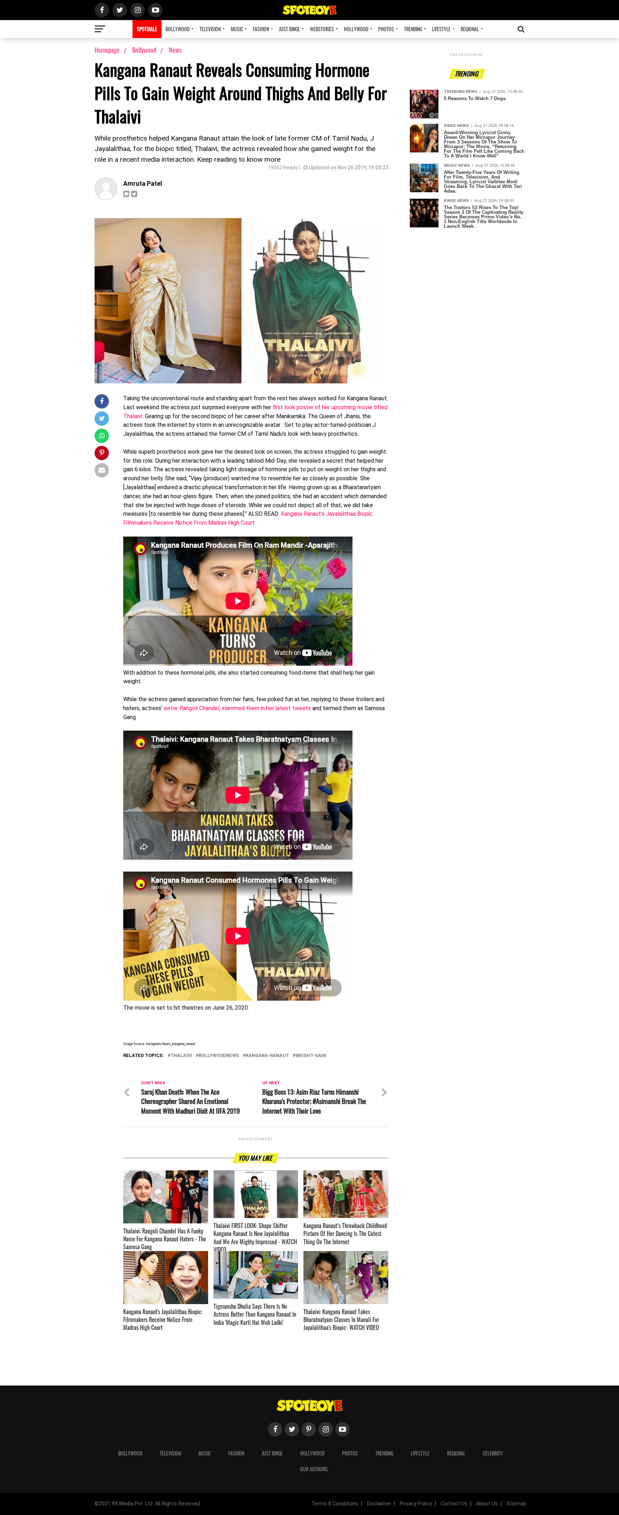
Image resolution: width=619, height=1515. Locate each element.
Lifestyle (441, 29)
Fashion (261, 29)
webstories (322, 29)
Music (237, 29)
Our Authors (314, 1469)
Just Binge (289, 29)
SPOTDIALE (147, 29)
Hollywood (356, 29)
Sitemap (516, 1504)
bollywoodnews (218, 1055)
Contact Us (454, 1504)
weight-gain (311, 1055)
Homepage (107, 50)
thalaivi (181, 1055)
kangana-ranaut (267, 1055)
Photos (386, 29)
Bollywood (177, 29)
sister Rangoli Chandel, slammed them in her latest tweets (237, 708)
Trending (413, 29)
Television (210, 29)
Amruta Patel (142, 183)
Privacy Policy (416, 1504)
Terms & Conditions (334, 1504)
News (175, 50)
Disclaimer (379, 1504)
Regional (470, 29)
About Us (487, 1504)
